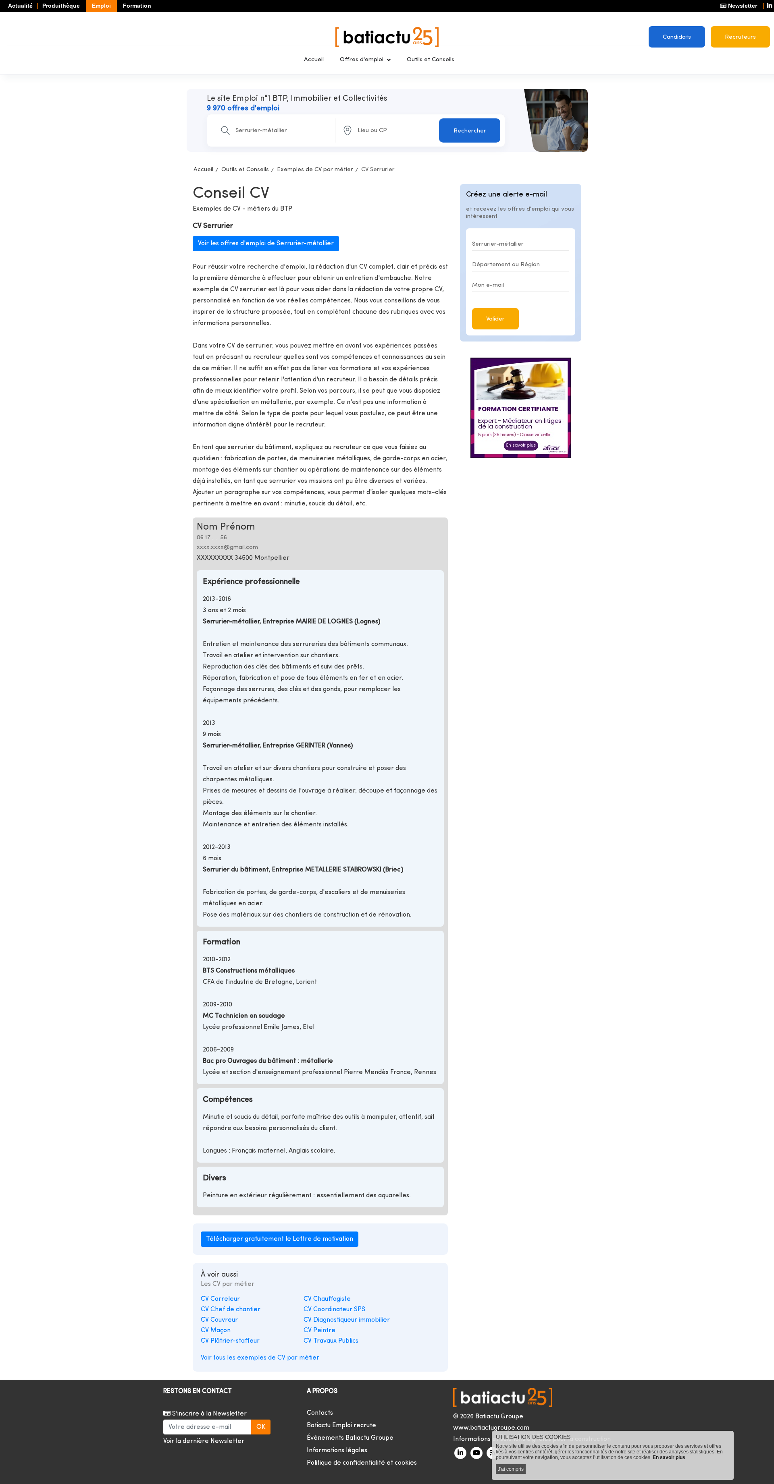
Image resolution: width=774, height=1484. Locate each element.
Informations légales (337, 1450)
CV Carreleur (220, 1299)
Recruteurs (740, 37)
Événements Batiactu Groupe (350, 1438)
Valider (495, 319)
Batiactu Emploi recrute (341, 1425)
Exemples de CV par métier (315, 170)
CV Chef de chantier (230, 1309)
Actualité (20, 5)
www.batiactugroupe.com (491, 1428)
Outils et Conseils (430, 60)
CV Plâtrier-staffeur (230, 1341)
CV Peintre (319, 1330)
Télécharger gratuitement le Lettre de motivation (279, 1239)
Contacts (320, 1413)
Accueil (314, 60)
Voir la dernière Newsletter (203, 1441)
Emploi (101, 5)
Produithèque (61, 5)
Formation (137, 5)
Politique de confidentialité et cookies (362, 1463)
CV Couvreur (219, 1320)
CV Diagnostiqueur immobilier (347, 1320)
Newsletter (741, 5)
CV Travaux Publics (331, 1341)
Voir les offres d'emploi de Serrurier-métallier (266, 243)
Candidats (677, 37)
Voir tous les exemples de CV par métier (260, 1358)
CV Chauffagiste (327, 1299)
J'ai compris (511, 1469)
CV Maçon (216, 1330)
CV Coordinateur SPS (334, 1309)
